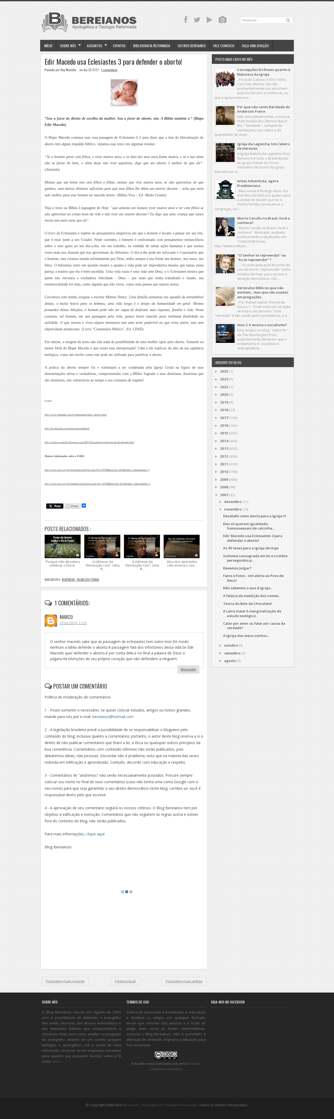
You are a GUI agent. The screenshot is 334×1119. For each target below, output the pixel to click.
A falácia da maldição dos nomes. (251, 595)
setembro (232, 653)
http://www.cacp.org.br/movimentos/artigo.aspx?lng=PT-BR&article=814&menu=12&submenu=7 (97, 470)
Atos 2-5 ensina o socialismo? (262, 325)
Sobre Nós (68, 45)
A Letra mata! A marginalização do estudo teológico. (252, 613)
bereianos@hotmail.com (113, 716)
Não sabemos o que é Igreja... (247, 588)
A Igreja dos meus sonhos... (246, 635)
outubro (231, 645)
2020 (224, 394)
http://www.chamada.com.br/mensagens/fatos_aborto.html (75, 414)
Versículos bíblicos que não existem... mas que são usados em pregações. (262, 292)
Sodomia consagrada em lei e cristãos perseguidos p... (255, 558)
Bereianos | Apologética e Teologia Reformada (159, 1105)
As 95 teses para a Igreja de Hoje (250, 548)
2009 (224, 479)
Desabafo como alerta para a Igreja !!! (254, 516)
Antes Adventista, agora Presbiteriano (257, 183)
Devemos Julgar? (237, 568)
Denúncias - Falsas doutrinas (80, 579)
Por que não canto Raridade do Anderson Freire (263, 109)
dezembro (232, 501)
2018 (224, 410)
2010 (224, 471)
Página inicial (125, 981)
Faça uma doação (255, 45)
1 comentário (109, 70)
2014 (224, 441)
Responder (188, 669)
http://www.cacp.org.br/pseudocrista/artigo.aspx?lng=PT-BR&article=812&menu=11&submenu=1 (97, 483)
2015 (224, 433)
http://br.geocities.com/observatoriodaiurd (67, 428)
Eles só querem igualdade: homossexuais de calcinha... (249, 526)
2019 (224, 402)
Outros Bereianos (192, 45)
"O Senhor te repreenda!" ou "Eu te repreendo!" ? (261, 257)
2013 (224, 448)
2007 (224, 494)
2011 (224, 464)
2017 (224, 417)
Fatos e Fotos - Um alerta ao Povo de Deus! (253, 577)
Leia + (57, 1061)
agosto (230, 660)
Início (48, 45)
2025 (224, 371)
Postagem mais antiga (184, 981)
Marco (66, 616)
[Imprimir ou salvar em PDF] (72, 506)
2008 (224, 487)
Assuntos (94, 45)
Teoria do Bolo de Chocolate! (247, 603)
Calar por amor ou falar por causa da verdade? (254, 625)
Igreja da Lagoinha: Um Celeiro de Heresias (263, 146)
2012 (224, 456)
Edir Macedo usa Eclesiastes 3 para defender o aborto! (113, 61)
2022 (224, 387)
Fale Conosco (223, 45)
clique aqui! (95, 833)
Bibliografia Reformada (151, 45)
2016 (224, 425)
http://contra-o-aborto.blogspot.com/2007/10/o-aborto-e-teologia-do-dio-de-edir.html (89, 442)
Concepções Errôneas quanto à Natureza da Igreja (263, 71)
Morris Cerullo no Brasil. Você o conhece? (263, 220)
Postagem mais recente (65, 981)
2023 (224, 379)
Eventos (119, 45)
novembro (232, 509)
